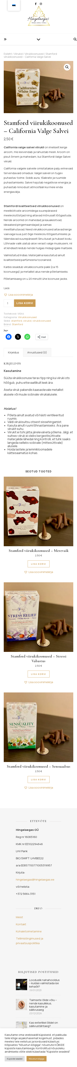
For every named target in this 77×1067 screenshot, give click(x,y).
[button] (67, 67)
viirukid (27, 320)
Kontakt (21, 924)
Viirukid (18, 54)
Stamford (17, 324)
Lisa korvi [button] (38, 563)
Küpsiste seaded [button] (14, 1058)
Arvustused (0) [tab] (37, 352)
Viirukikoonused (34, 54)
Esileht (8, 54)
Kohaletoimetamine (29, 931)
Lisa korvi (24, 303)
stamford (16, 320)
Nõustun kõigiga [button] (36, 1058)
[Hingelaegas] (38, 17)
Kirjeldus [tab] (13, 352)
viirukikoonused (42, 320)
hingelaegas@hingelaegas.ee (35, 879)
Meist (19, 917)
